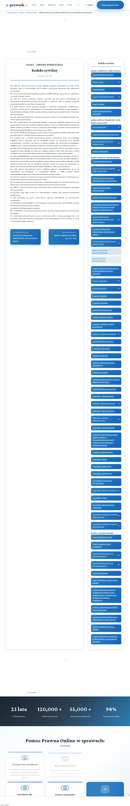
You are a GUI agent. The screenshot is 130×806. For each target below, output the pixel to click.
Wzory (61, 5)
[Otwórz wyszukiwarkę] (78, 5)
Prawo (34, 5)
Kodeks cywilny (32, 12)
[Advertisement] (65, 35)
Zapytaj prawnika (110, 5)
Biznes (42, 5)
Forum (69, 5)
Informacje (52, 5)
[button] (106, 75)
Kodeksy (22, 12)
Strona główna (12, 12)
